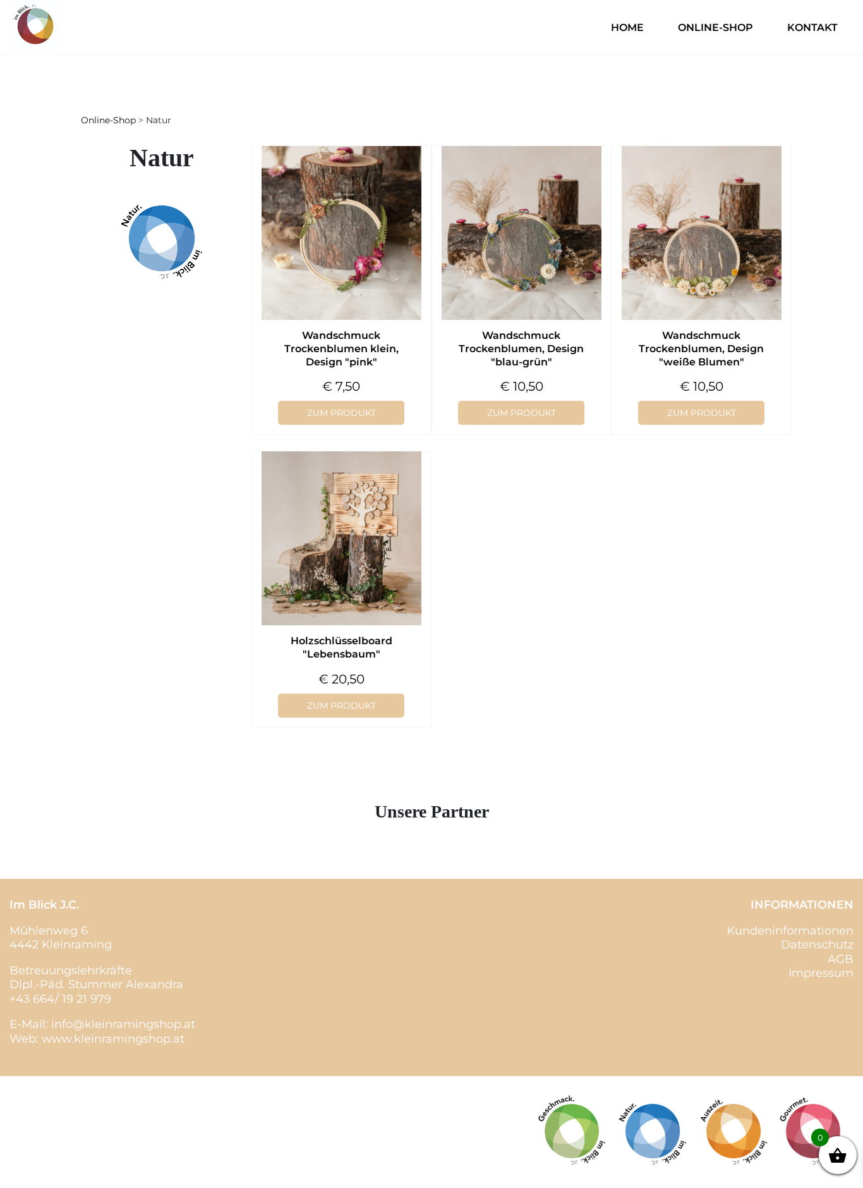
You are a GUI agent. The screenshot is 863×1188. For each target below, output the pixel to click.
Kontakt (812, 27)
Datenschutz (817, 945)
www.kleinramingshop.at (113, 1039)
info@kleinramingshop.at (123, 1024)
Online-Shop (715, 27)
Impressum (821, 973)
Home (627, 27)
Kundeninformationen (790, 931)
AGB (841, 959)
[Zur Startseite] (35, 48)
